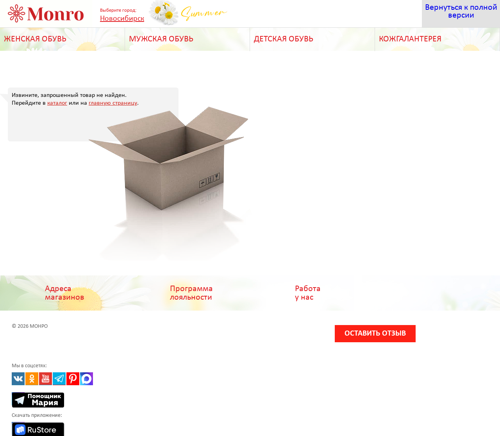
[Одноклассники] (31, 378)
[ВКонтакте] (18, 378)
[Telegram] (59, 378)
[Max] (86, 378)
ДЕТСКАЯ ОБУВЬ (283, 39)
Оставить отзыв (375, 334)
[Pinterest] (72, 378)
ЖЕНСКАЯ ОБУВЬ (35, 39)
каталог (57, 103)
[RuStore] (18, 428)
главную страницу (113, 103)
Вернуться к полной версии (461, 11)
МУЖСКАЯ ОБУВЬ (161, 39)
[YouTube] (45, 378)
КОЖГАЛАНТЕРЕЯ (410, 39)
